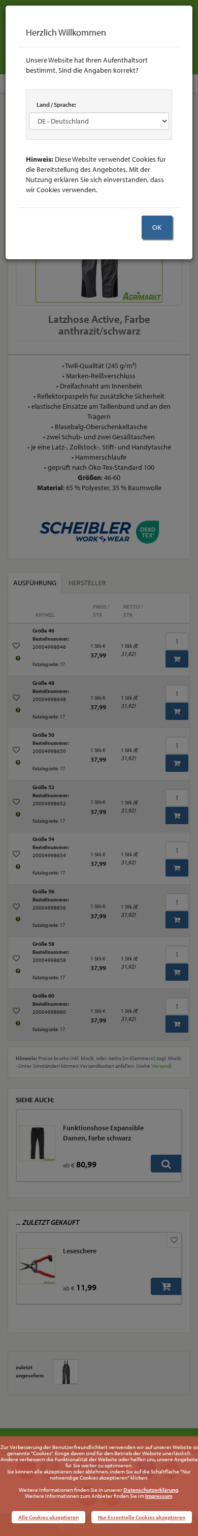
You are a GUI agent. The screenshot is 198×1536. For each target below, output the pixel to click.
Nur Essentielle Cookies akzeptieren (141, 1517)
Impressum (158, 1495)
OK (156, 227)
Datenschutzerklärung (150, 1489)
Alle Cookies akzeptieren (48, 1517)
